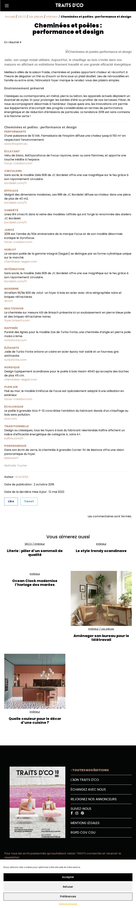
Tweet (29, 501)
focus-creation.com (18, 163)
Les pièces (36, 17)
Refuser (68, 887)
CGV (83, 832)
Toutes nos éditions (90, 770)
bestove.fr (11, 458)
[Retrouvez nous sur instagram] (77, 813)
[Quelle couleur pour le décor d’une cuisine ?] (34, 681)
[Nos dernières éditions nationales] (34, 801)
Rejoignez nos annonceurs (94, 799)
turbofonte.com (15, 340)
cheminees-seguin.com (20, 262)
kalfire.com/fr (14, 438)
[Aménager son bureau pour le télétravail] (101, 598)
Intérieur (52, 17)
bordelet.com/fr (15, 183)
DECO (22, 17)
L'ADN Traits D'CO (85, 780)
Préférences (68, 896)
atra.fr (8, 301)
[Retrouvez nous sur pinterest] (82, 813)
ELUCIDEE (22, 477)
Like (11, 501)
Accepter (68, 877)
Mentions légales (68, 903)
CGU (91, 832)
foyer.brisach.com (17, 320)
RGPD (75, 832)
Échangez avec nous (88, 789)
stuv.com (10, 419)
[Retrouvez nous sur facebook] (72, 813)
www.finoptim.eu (15, 144)
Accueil (10, 17)
